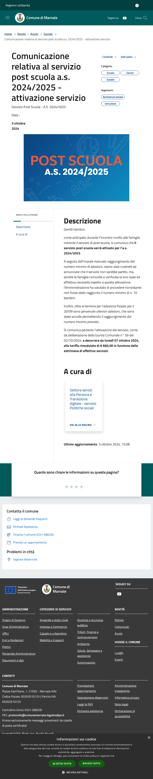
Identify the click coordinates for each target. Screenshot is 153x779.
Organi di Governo (13, 620)
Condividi (107, 57)
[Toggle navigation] (7, 17)
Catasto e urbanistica (53, 633)
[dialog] (76, 756)
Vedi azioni (127, 57)
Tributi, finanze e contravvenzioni (88, 634)
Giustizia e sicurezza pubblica (90, 622)
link (112, 755)
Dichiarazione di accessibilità (125, 713)
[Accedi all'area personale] (137, 5)
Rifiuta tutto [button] (91, 763)
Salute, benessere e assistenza (89, 653)
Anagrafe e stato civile (54, 620)
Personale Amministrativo (18, 653)
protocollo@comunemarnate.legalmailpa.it (36, 715)
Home (8, 34)
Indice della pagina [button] (27, 215)
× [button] (148, 737)
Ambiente (83, 644)
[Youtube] (123, 17)
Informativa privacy (127, 697)
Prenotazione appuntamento (86, 688)
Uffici (5, 633)
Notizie (119, 620)
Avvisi (34, 34)
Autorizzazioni (86, 662)
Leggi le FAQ (85, 704)
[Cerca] (145, 18)
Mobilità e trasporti (52, 640)
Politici (6, 647)
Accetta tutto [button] (62, 763)
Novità (21, 34)
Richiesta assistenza (90, 711)
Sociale (48, 34)
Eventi (119, 659)
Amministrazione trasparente (125, 688)
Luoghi (119, 653)
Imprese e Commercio (53, 627)
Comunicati (122, 627)
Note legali (121, 704)
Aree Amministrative (15, 627)
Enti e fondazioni (13, 640)
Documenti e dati (13, 660)
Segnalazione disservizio (92, 697)
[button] (76, 772)
